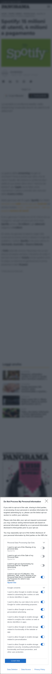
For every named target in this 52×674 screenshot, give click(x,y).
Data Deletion (12, 669)
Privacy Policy (39, 669)
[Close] (47, 501)
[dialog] (26, 585)
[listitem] (26, 542)
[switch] (43, 548)
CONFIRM (15, 661)
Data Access (26, 669)
